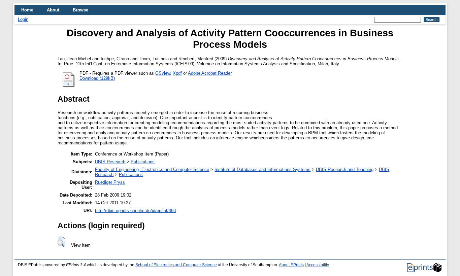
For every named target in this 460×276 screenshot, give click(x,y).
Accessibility (317, 265)
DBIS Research (110, 161)
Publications (143, 161)
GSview (162, 73)
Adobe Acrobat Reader (210, 73)
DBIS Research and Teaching (344, 169)
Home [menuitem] (27, 9)
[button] (61, 242)
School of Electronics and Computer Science (176, 265)
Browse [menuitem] (80, 9)
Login (23, 19)
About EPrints (291, 265)
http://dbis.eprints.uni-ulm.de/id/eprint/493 (135, 210)
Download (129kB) (97, 78)
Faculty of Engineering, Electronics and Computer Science (152, 169)
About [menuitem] (53, 9)
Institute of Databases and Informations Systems (262, 169)
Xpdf (177, 73)
